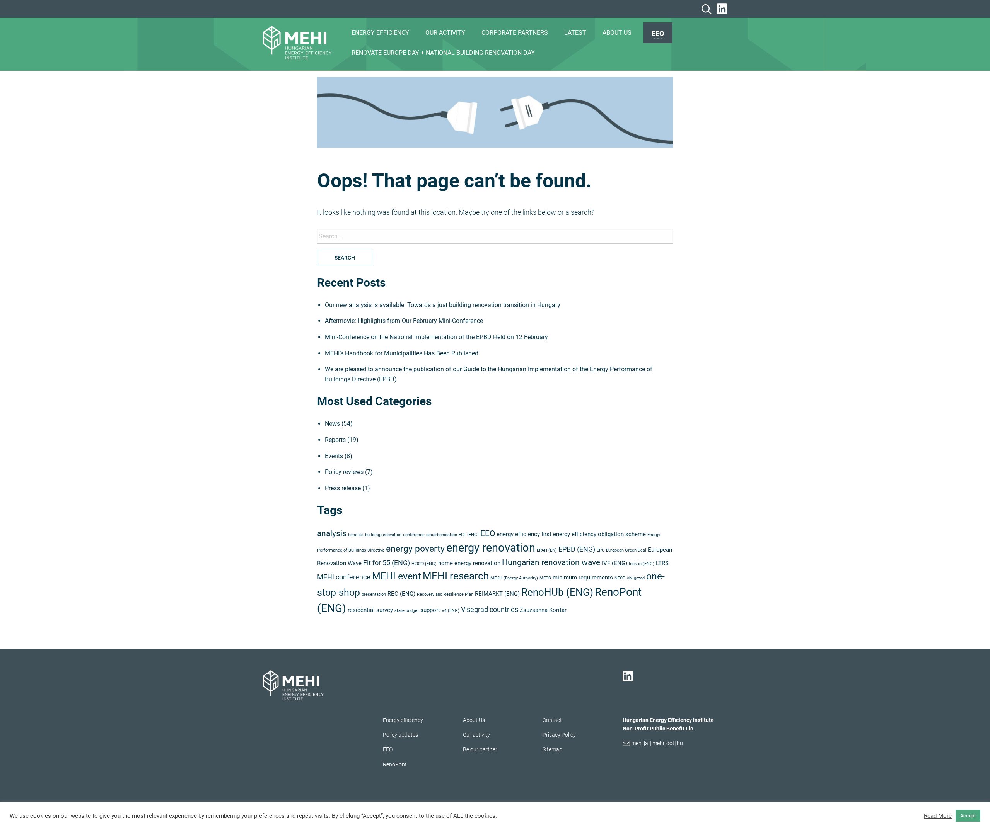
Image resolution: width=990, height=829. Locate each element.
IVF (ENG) (614, 563)
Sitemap (552, 749)
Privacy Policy (559, 735)
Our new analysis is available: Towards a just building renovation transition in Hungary (442, 305)
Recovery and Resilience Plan (445, 594)
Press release (343, 488)
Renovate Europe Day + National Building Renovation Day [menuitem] (443, 52)
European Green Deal (626, 550)
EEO (658, 33)
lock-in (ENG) (641, 563)
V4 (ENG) (450, 610)
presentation (374, 594)
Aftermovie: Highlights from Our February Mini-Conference (404, 320)
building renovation (383, 534)
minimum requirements (583, 577)
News (332, 423)
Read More (938, 815)
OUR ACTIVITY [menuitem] (445, 32)
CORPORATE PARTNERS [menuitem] (514, 32)
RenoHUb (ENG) (557, 592)
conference (414, 534)
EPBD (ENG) (576, 549)
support (430, 609)
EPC (600, 550)
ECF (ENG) (469, 534)
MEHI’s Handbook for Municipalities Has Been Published (401, 353)
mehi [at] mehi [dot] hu (657, 743)
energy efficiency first (524, 534)
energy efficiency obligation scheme (599, 534)
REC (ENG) (401, 593)
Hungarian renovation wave (551, 562)
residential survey (370, 609)
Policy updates (400, 735)
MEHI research (456, 576)
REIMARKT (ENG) (497, 593)
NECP (619, 578)
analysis (331, 533)
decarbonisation (441, 534)
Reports (335, 439)
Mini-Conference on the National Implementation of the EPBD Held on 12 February (436, 337)
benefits (356, 534)
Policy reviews (344, 472)
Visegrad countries (489, 609)
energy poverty (415, 549)
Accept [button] (968, 816)
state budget (406, 610)
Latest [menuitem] (575, 32)
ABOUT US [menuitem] (617, 32)
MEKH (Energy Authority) (514, 578)
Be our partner (480, 749)
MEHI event (396, 576)
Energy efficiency (403, 720)
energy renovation (490, 547)
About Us (474, 720)
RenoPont (395, 764)
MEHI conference (343, 577)
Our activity (476, 735)
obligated (636, 578)
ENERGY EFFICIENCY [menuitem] (380, 32)
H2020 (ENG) (424, 563)
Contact (552, 720)
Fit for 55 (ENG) (386, 563)
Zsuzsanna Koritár (543, 609)
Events (334, 456)
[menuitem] (658, 33)
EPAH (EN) (547, 550)
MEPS (545, 578)
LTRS (662, 563)
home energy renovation (469, 563)
